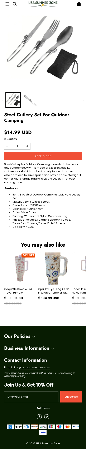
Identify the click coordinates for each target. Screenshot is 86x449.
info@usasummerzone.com (32, 367)
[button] (7, 4)
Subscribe (71, 397)
